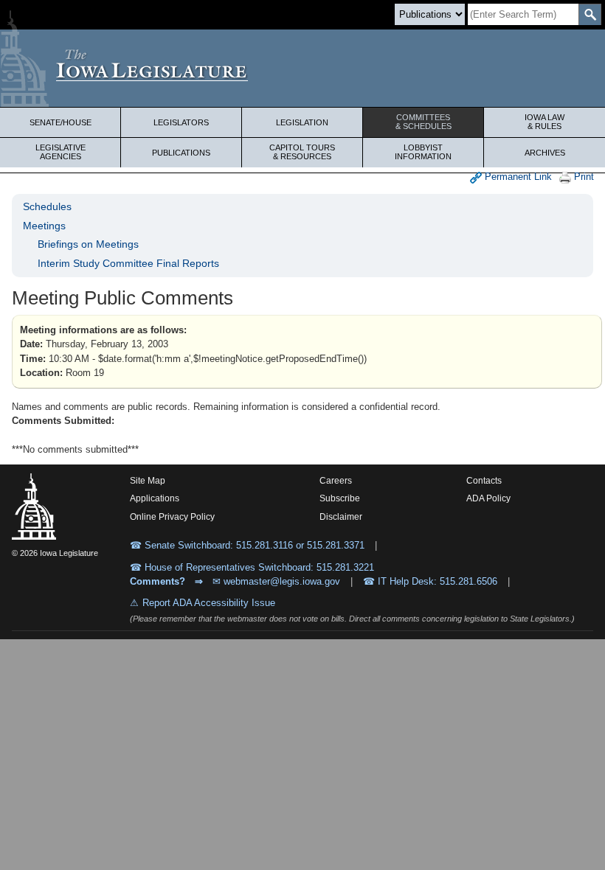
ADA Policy (488, 498)
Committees (423, 121)
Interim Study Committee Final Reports (128, 263)
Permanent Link (517, 176)
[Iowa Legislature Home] (302, 68)
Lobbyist (423, 152)
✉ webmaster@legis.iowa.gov (276, 581)
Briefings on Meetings (88, 244)
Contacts (484, 481)
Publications (181, 152)
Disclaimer (340, 517)
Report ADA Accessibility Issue (208, 602)
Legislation (302, 122)
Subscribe (339, 498)
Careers (335, 481)
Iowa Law (544, 121)
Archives (545, 152)
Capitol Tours (302, 152)
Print (582, 176)
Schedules (47, 206)
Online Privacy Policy (172, 517)
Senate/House (60, 122)
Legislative (60, 152)
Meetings (44, 226)
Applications (154, 498)
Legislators (181, 122)
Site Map (147, 481)
